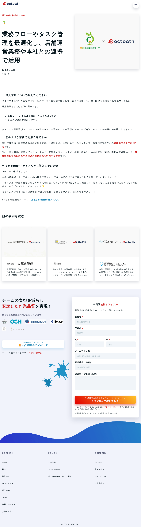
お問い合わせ (100, 476)
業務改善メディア (102, 469)
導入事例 (6, 15)
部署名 (79, 328)
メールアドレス (83, 351)
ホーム (5, 462)
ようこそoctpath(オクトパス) (45, 199)
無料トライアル (8, 504)
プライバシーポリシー (111, 407)
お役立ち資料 (7, 511)
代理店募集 (99, 483)
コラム (5, 497)
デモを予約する (35, 353)
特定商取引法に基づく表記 (59, 476)
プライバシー (54, 469)
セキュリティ (7, 483)
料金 (4, 469)
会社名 (79, 317)
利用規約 (52, 462)
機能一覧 (6, 476)
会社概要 (98, 462)
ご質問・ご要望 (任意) (86, 374)
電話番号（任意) (83, 362)
